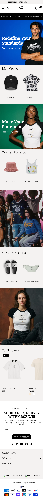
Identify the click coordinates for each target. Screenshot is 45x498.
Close (21, 452)
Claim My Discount (21, 437)
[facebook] (26, 444)
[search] (8, 8)
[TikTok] (31, 444)
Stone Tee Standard (9, 388)
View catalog (3, 9)
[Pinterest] (17, 444)
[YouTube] (21, 444)
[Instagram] (12, 444)
